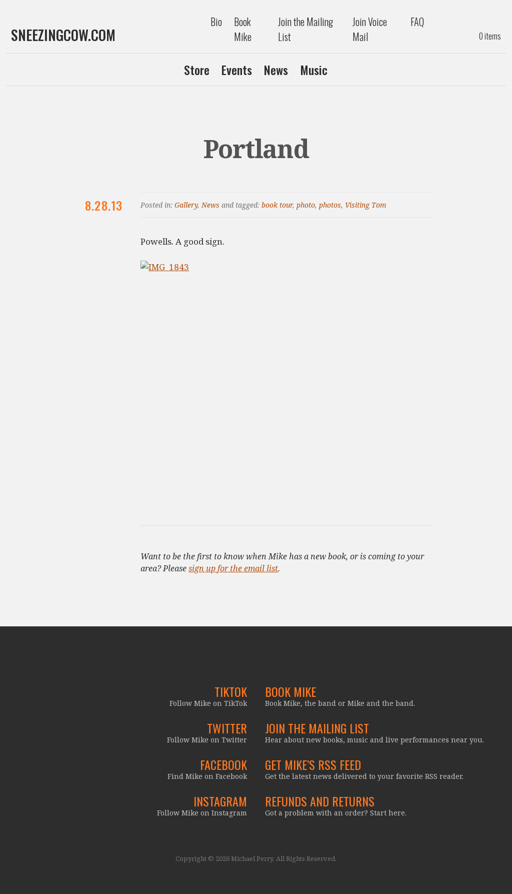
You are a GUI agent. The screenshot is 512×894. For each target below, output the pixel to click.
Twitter (227, 727)
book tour (277, 205)
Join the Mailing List (305, 29)
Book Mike (243, 29)
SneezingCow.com (63, 35)
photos (330, 205)
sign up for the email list (233, 568)
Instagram (220, 800)
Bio (216, 21)
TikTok (230, 691)
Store (197, 70)
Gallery (186, 205)
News (276, 70)
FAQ (417, 21)
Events (237, 70)
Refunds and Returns (319, 800)
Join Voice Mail (369, 29)
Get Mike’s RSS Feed (313, 764)
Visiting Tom (365, 205)
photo (305, 205)
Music (314, 70)
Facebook (223, 764)
